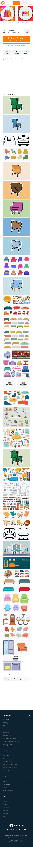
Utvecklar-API (7, 830)
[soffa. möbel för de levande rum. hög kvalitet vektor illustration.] (16, 652)
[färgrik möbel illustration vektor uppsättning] (16, 401)
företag (6, 774)
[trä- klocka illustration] (12, 686)
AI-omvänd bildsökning (10, 833)
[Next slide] (26, 774)
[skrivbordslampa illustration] (6, 686)
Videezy (5, 821)
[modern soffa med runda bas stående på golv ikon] (9, 591)
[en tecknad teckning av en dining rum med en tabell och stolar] (16, 606)
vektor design (17, 774)
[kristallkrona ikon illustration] (9, 698)
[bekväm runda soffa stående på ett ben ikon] (9, 577)
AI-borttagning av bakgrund (11, 836)
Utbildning (6, 827)
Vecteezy (5, 817)
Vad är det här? (19, 59)
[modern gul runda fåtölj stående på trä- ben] (7, 313)
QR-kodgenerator (8, 839)
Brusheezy (6, 814)
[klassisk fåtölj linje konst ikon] (9, 153)
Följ (27, 32)
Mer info (6, 62)
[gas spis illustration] (12, 758)
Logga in (24, 2)
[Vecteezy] (3, 3)
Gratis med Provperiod (16, 39)
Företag (5, 824)
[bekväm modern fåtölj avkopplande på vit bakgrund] (7, 377)
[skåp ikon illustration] (8, 726)
